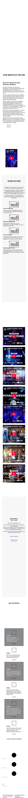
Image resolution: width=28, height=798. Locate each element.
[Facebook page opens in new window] (20, 789)
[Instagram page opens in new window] (20, 791)
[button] (20, 797)
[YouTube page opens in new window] (22, 789)
